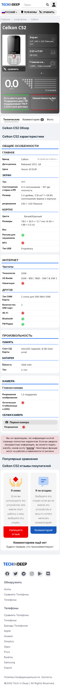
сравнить (48, 12)
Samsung (9, 662)
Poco (7, 651)
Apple (7, 630)
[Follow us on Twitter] (15, 574)
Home (7, 589)
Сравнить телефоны (16, 594)
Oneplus (9, 641)
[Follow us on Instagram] (31, 574)
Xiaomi (8, 667)
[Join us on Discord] (48, 574)
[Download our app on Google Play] (40, 574)
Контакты (47, 677)
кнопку (30, 448)
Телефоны (30, 12)
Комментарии (32, 119)
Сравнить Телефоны (16, 615)
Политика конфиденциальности (22, 677)
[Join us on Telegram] (23, 574)
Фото (50, 119)
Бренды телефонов (16, 625)
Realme (8, 657)
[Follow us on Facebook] (7, 574)
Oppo (7, 646)
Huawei (8, 636)
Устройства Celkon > (48, 159)
